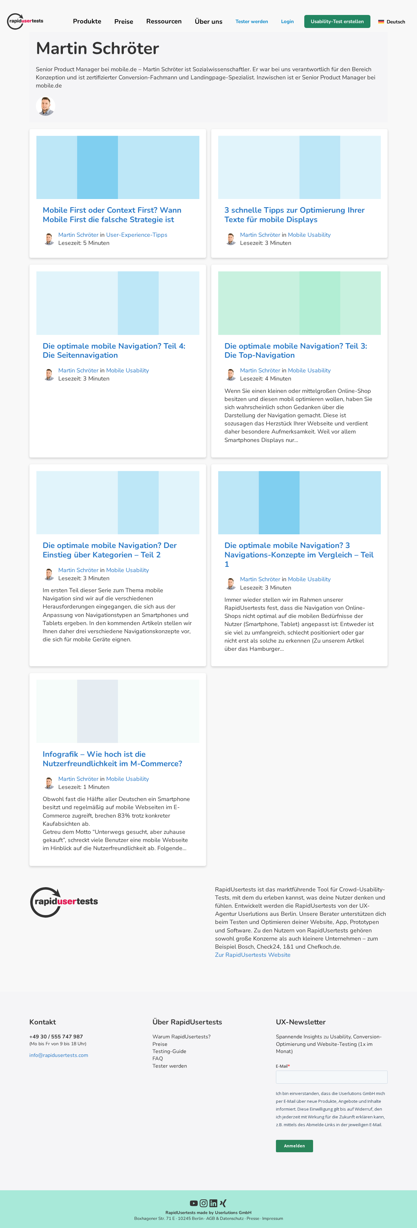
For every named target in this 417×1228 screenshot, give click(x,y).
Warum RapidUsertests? (181, 1036)
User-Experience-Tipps (136, 235)
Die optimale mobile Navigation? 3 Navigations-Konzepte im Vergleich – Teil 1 (299, 554)
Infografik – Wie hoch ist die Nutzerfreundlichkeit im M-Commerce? (112, 759)
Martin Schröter (78, 235)
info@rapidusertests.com (58, 1055)
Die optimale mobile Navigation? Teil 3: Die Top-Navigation (295, 351)
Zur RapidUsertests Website (253, 955)
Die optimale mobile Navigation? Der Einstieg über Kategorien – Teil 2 (110, 550)
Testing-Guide (169, 1051)
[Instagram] (204, 1203)
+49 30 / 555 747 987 (56, 1036)
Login (287, 21)
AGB (210, 1218)
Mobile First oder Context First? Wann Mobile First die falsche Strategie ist (112, 215)
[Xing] (223, 1203)
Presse (253, 1218)
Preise (159, 1044)
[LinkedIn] (213, 1203)
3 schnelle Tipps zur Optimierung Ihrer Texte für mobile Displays (294, 215)
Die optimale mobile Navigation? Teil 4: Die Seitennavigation (114, 351)
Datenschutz (232, 1218)
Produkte (87, 21)
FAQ (157, 1058)
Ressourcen (164, 21)
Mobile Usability (309, 235)
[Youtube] (194, 1203)
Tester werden (252, 21)
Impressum (272, 1218)
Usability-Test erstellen (337, 21)
